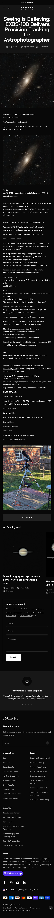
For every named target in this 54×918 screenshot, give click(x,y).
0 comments (43, 47)
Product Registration (38, 767)
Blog (4, 758)
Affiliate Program (10, 780)
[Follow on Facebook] (4, 882)
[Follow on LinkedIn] (24, 882)
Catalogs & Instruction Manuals (39, 781)
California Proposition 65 (13, 845)
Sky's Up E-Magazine (11, 841)
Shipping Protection (38, 776)
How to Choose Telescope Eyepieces (13, 827)
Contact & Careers (10, 771)
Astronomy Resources (12, 817)
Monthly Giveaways (11, 776)
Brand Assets (8, 785)
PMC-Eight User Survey (39, 799)
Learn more (40, 699)
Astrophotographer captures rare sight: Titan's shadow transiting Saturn (21, 579)
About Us (6, 762)
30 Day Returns (27, 2)
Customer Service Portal (40, 758)
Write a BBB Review (10, 798)
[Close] (49, 910)
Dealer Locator (9, 767)
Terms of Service (26, 615)
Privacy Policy (11, 615)
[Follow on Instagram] (11, 882)
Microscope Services (38, 771)
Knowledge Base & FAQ (39, 788)
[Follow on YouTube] (18, 882)
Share (29, 517)
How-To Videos (9, 822)
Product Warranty (37, 762)
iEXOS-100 (14, 227)
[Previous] (3, 2)
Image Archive (8, 789)
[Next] (50, 2)
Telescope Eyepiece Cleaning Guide (11, 835)
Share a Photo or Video (12, 794)
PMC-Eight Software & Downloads (39, 793)
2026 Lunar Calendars (12, 813)
